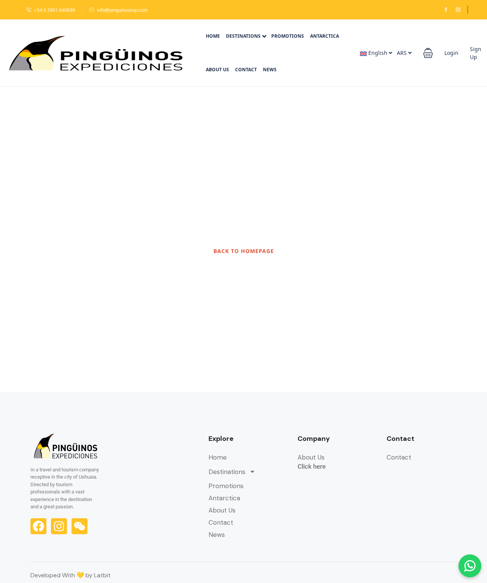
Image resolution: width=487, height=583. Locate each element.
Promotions (287, 36)
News (270, 69)
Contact (246, 69)
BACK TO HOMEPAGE (243, 251)
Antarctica (324, 36)
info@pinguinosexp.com (122, 10)
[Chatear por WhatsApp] (469, 565)
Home (213, 36)
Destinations (243, 36)
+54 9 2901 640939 (54, 10)
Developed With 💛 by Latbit (70, 575)
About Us (217, 69)
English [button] (378, 52)
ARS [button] (402, 52)
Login (451, 52)
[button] (428, 53)
